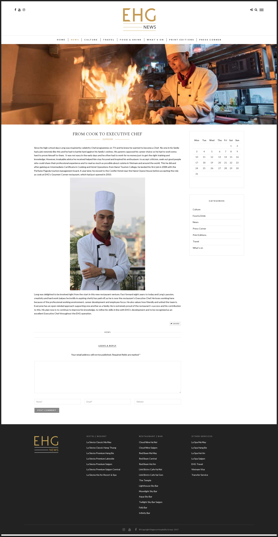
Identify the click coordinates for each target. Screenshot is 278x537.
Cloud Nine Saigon (148, 447)
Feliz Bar (143, 507)
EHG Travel (197, 464)
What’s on (155, 39)
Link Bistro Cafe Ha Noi (150, 469)
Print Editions (181, 39)
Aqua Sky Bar (145, 496)
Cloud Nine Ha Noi (148, 442)
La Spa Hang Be (199, 447)
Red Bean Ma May (148, 453)
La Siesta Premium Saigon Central (103, 469)
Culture (91, 39)
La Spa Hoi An (198, 453)
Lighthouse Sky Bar (148, 485)
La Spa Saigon (198, 458)
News (75, 39)
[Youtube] (19, 9)
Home (61, 39)
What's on (198, 247)
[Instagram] (24, 9)
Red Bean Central (148, 458)
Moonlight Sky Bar (148, 491)
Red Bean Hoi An (147, 464)
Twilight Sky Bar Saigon (150, 502)
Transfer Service (199, 474)
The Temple (145, 480)
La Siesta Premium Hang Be (100, 453)
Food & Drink (131, 39)
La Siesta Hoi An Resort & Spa (101, 474)
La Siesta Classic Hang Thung (101, 447)
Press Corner (210, 39)
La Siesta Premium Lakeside (100, 458)
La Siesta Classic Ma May (99, 442)
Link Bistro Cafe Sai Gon (151, 474)
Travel (109, 39)
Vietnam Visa (198, 469)
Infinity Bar (144, 513)
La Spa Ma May (198, 442)
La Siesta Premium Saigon (99, 464)
